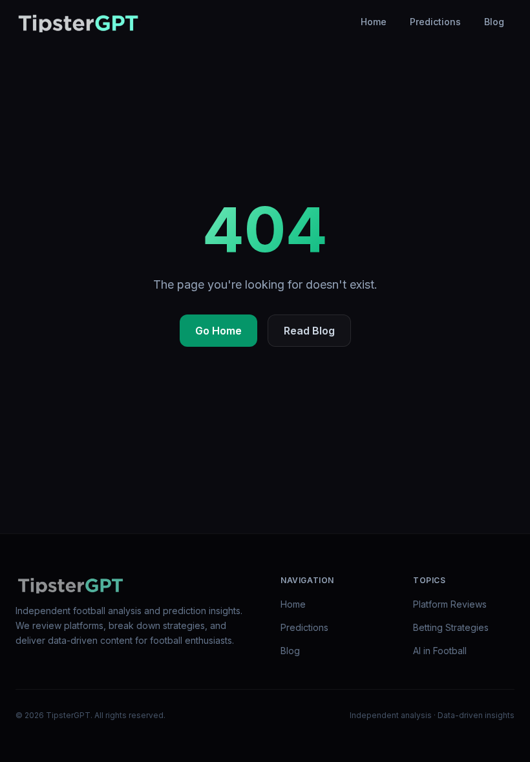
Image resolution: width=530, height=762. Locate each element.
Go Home (218, 330)
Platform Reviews (450, 604)
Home (374, 21)
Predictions (435, 21)
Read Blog (309, 330)
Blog (494, 21)
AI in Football (440, 650)
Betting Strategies (451, 627)
